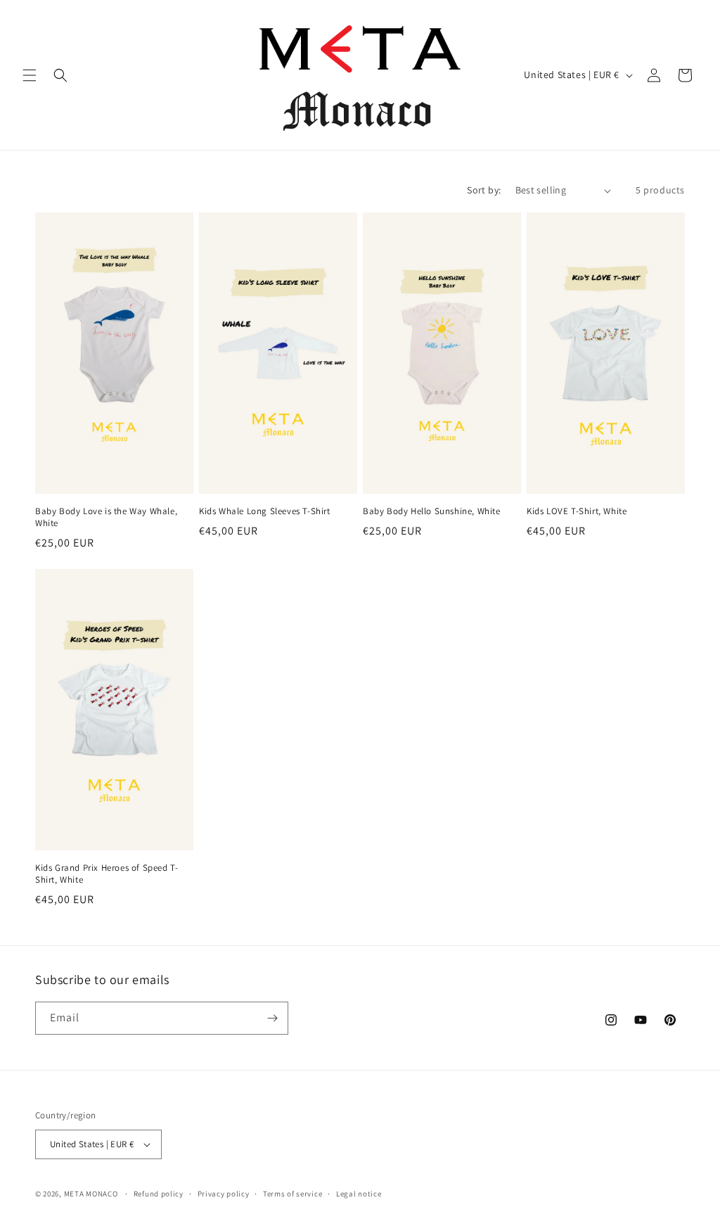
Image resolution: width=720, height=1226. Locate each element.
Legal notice (358, 1194)
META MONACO (91, 1194)
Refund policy (159, 1194)
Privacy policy (224, 1194)
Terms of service (292, 1194)
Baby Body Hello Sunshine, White (432, 511)
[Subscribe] (272, 1018)
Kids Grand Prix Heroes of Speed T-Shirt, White (106, 874)
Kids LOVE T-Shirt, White (576, 511)
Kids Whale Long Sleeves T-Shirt (264, 511)
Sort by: (484, 190)
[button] (29, 75)
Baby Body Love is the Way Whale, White (106, 517)
